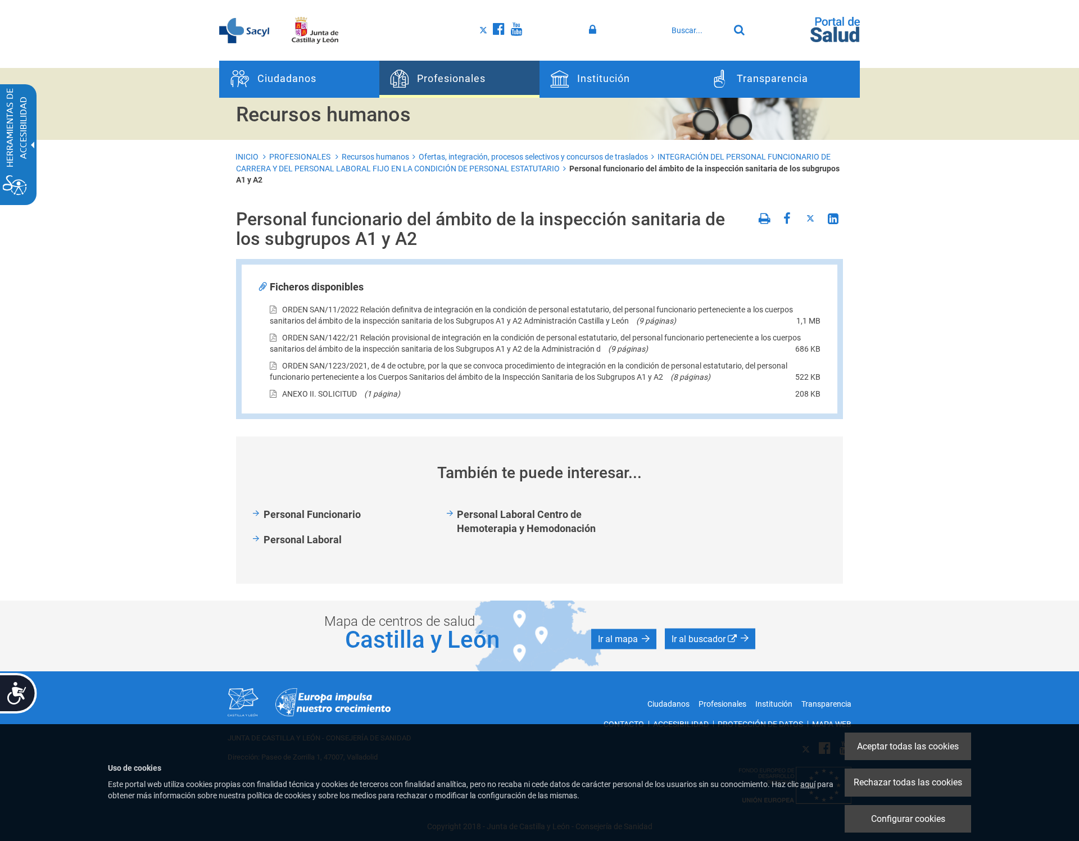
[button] (623, 639)
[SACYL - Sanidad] (244, 29)
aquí (807, 784)
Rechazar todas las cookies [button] (908, 782)
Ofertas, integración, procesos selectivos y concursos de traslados (533, 156)
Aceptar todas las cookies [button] (908, 746)
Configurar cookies (908, 818)
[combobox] (697, 30)
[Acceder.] (594, 29)
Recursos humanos (375, 156)
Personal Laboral (303, 539)
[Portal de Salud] (835, 28)
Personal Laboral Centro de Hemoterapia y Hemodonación (526, 521)
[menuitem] (299, 79)
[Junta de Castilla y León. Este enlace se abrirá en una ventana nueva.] (315, 29)
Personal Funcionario (312, 514)
